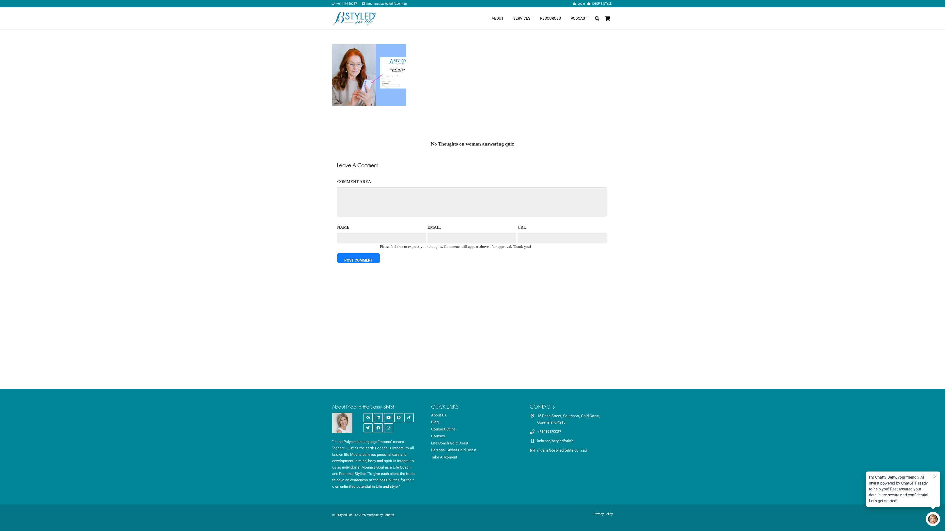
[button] (597, 18)
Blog (435, 422)
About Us (438, 415)
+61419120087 (549, 431)
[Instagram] (388, 428)
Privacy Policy (603, 514)
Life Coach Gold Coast (449, 443)
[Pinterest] (399, 417)
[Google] (368, 417)
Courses (438, 436)
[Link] (354, 18)
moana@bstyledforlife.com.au (562, 450)
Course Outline (443, 429)
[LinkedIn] (378, 417)
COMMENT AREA (354, 181)
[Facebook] (378, 428)
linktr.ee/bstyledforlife (555, 441)
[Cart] (607, 18)
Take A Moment (444, 457)
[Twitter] (368, 428)
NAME (343, 227)
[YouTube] (388, 417)
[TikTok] (409, 417)
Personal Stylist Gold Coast (453, 450)
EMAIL (434, 227)
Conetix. (388, 515)
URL (522, 227)
